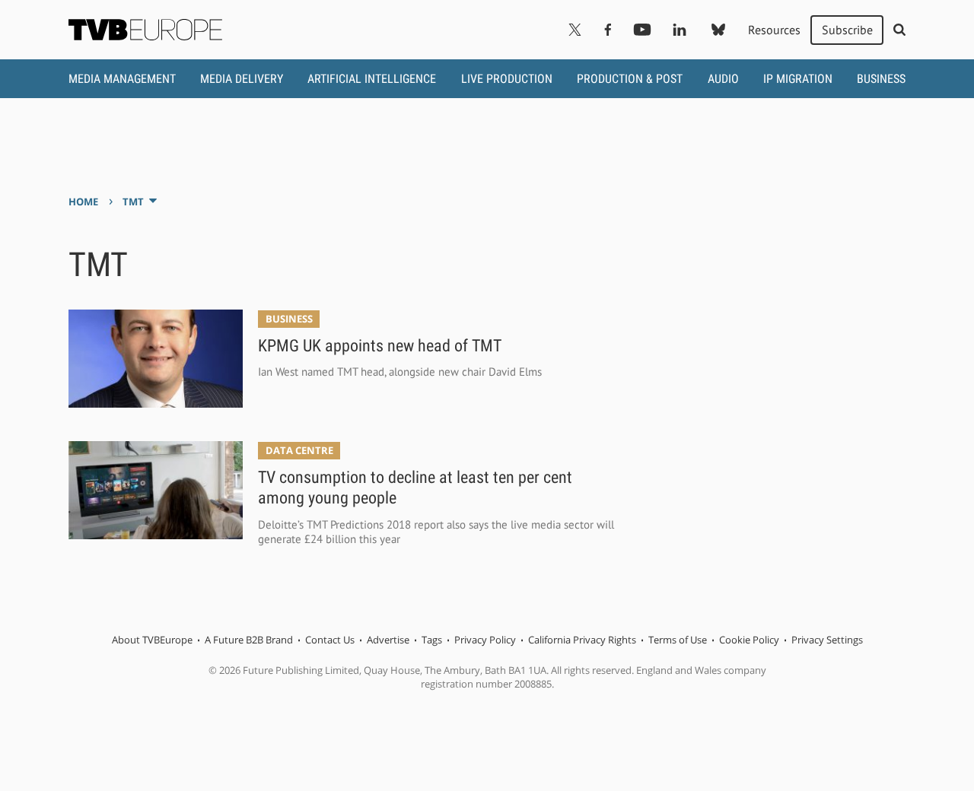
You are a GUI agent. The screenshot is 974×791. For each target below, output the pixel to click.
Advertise (388, 639)
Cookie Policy (749, 639)
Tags (432, 639)
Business (881, 78)
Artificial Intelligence (371, 78)
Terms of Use (677, 639)
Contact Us (330, 639)
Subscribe (847, 29)
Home (83, 201)
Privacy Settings (827, 639)
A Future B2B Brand (249, 639)
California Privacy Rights (582, 639)
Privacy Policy (485, 639)
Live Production (506, 78)
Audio (723, 78)
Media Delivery (241, 78)
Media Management (122, 78)
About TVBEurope (152, 639)
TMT (133, 201)
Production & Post (630, 78)
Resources (774, 29)
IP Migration (797, 78)
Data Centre (299, 450)
